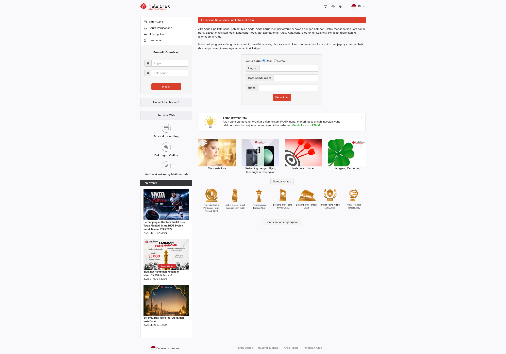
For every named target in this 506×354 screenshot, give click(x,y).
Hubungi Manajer (268, 347)
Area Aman (291, 347)
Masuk (166, 86)
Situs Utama (245, 347)
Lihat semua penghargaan (281, 222)
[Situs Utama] (325, 6)
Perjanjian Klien (312, 347)
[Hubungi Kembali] (340, 6)
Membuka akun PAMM (306, 125)
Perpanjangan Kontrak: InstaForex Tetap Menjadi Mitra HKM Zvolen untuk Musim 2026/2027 (164, 226)
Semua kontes (282, 181)
